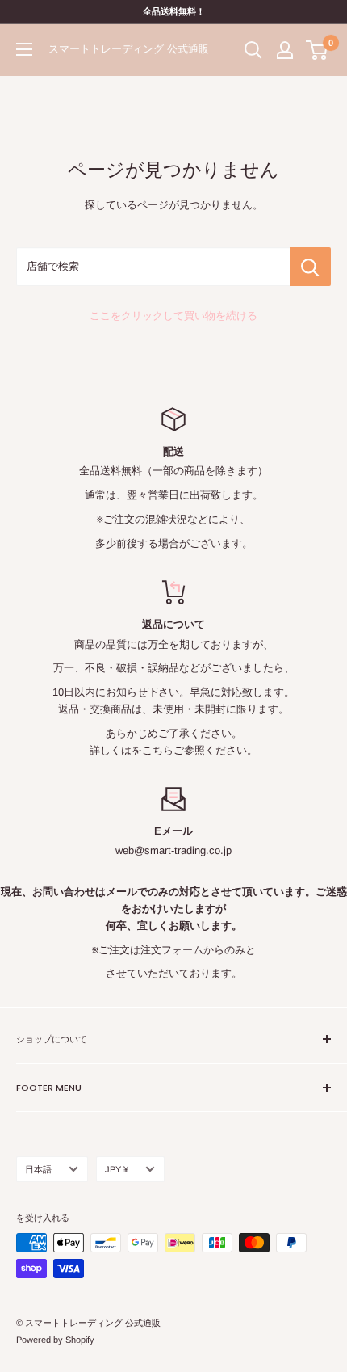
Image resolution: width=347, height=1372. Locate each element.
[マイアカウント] (285, 50)
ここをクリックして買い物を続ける (173, 315)
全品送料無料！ (174, 11)
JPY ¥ (116, 1169)
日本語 (38, 1169)
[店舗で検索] (310, 266)
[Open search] (253, 50)
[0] (317, 50)
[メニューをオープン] (24, 49)
